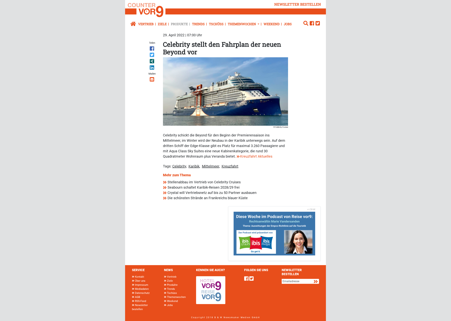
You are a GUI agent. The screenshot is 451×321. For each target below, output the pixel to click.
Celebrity (179, 166)
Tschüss (216, 24)
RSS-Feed (140, 301)
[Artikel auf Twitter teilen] (152, 55)
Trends (198, 24)
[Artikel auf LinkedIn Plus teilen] (152, 68)
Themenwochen (176, 297)
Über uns (139, 280)
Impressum (141, 284)
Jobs (288, 24)
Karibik (194, 166)
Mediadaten (141, 289)
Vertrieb (146, 24)
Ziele (162, 24)
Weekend (272, 24)
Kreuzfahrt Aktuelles (256, 156)
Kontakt (139, 276)
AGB (137, 297)
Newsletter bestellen (140, 307)
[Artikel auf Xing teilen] (152, 62)
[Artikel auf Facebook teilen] (152, 49)
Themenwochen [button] (242, 24)
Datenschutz (142, 293)
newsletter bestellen (297, 4)
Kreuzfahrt (230, 166)
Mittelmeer (210, 166)
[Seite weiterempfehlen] (152, 80)
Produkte (179, 24)
